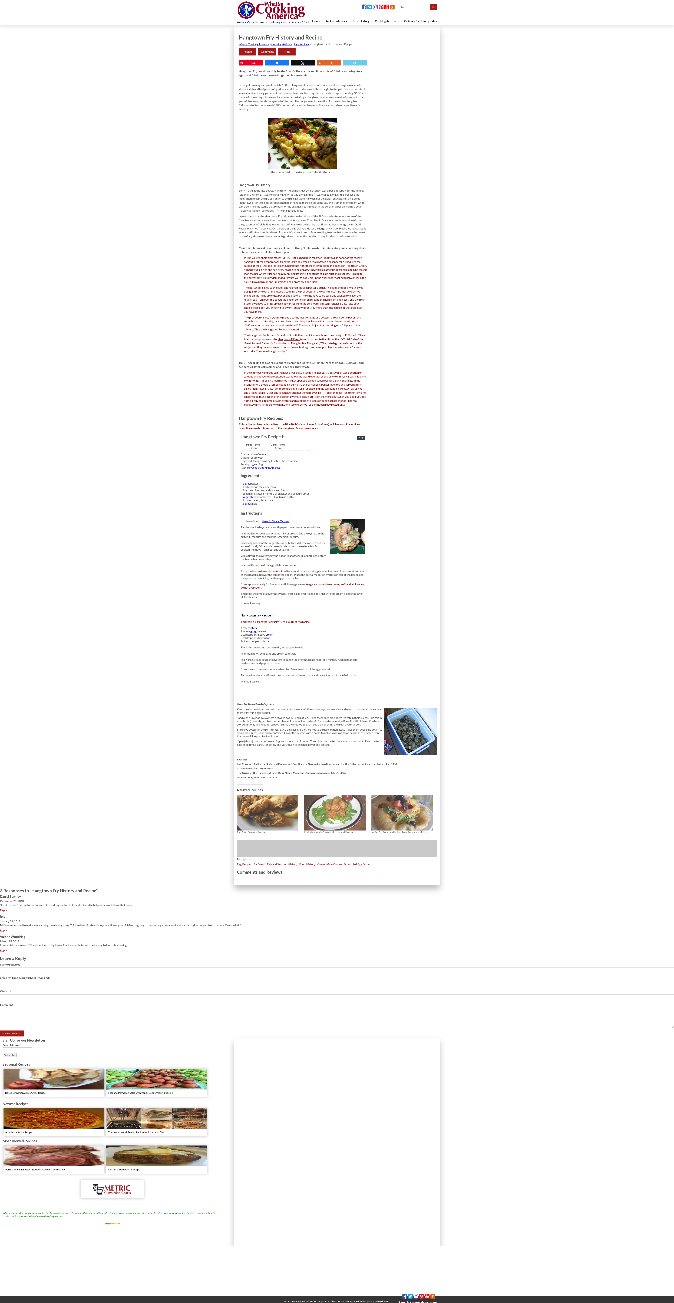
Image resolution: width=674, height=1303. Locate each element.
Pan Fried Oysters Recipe (251, 832)
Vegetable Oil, (251, 496)
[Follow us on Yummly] (392, 7)
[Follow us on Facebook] (364, 7)
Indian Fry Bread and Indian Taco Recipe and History (399, 832)
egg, (247, 483)
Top (666, 1295)
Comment (6, 1004)
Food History (361, 21)
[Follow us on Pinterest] (381, 7)
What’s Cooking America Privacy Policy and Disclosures (363, 1301)
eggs (253, 631)
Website (5, 991)
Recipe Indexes (335, 21)
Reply (3, 910)
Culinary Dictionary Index (420, 21)
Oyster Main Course (329, 864)
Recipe (247, 51)
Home (316, 21)
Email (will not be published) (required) (25, 977)
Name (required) (10, 964)
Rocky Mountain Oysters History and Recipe (328, 832)
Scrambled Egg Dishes (357, 864)
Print (287, 51)
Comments (267, 51)
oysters (252, 627)
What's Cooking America (254, 44)
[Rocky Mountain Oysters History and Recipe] (336, 813)
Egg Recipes (301, 44)
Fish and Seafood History (282, 864)
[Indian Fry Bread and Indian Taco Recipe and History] (403, 813)
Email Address (12, 1045)
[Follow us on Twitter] (370, 7)
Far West (259, 864)
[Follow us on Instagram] (376, 7)
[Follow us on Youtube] (387, 7)
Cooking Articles (386, 21)
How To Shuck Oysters (275, 521)
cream (269, 634)
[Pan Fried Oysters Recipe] (269, 813)
